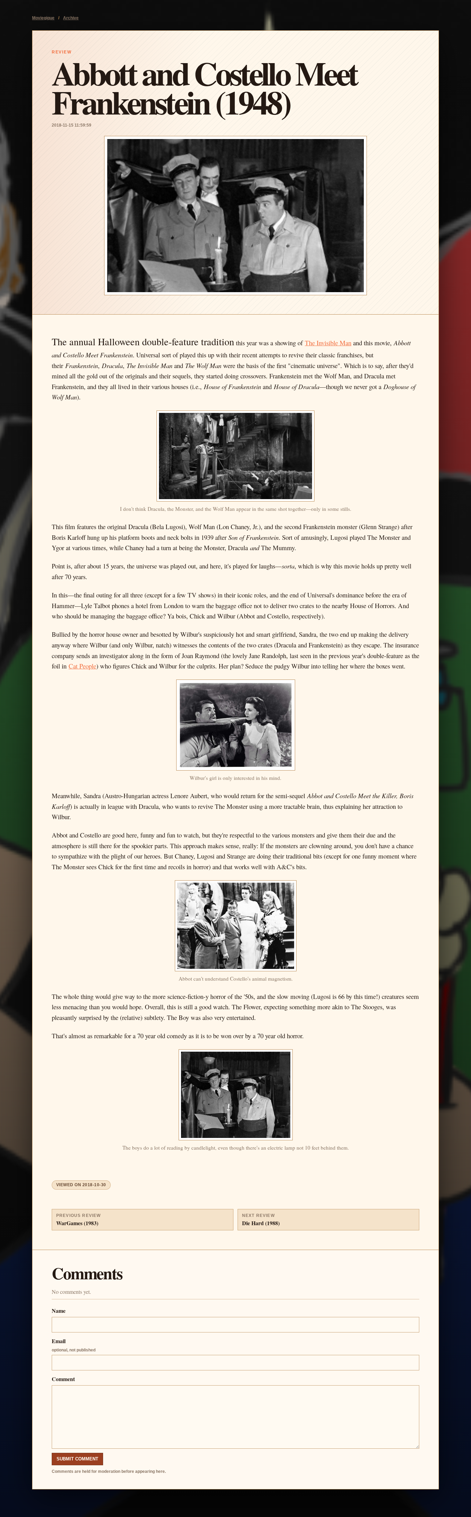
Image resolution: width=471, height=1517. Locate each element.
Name (59, 1311)
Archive (71, 18)
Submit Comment (77, 1458)
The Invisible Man (328, 342)
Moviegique (43, 18)
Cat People (82, 666)
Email (74, 1344)
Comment (63, 1379)
